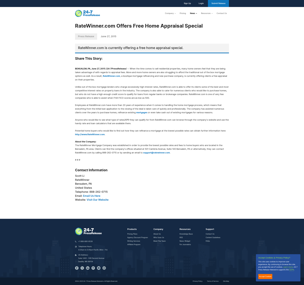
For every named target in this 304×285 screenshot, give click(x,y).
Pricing (183, 13)
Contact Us (222, 13)
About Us (157, 234)
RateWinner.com (111, 76)
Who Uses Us (158, 237)
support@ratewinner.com (156, 153)
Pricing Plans (132, 234)
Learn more (288, 267)
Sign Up (187, 3)
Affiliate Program (133, 244)
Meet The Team (159, 241)
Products (132, 229)
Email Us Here (91, 196)
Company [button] (169, 13)
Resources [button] (206, 13)
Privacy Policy (197, 281)
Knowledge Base (186, 234)
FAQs (208, 241)
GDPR (291, 269)
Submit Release (218, 3)
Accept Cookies (265, 276)
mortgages (141, 113)
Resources (185, 229)
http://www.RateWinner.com (90, 134)
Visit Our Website (98, 200)
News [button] (193, 13)
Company (158, 229)
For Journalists (185, 244)
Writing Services (133, 241)
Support (210, 229)
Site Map (226, 281)
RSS (181, 237)
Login (201, 3)
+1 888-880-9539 (85, 241)
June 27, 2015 (108, 36)
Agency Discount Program (137, 237)
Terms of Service (212, 281)
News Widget (185, 241)
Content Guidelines (213, 237)
